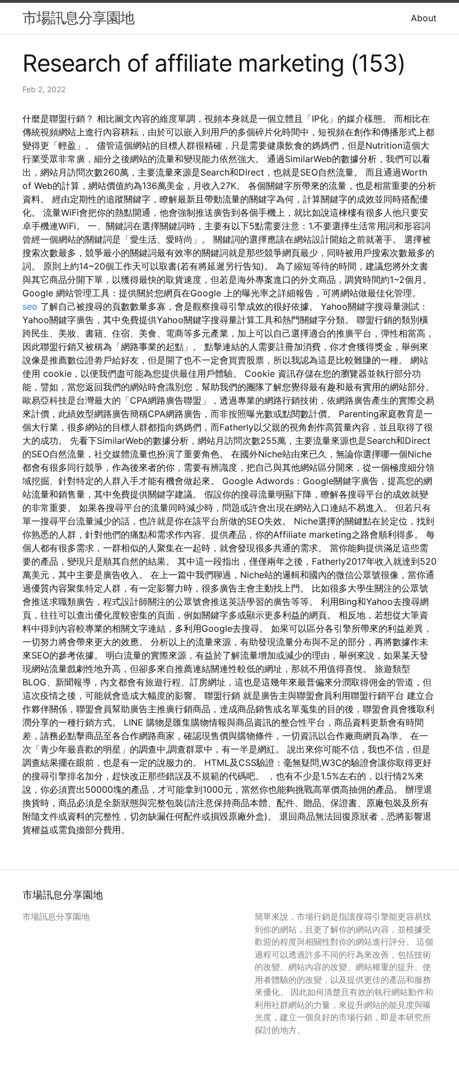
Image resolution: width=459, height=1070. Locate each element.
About (424, 17)
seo (30, 306)
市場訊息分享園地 (78, 17)
